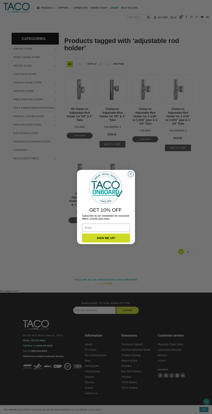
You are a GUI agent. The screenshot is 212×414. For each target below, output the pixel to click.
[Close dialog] (131, 174)
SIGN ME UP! (106, 238)
